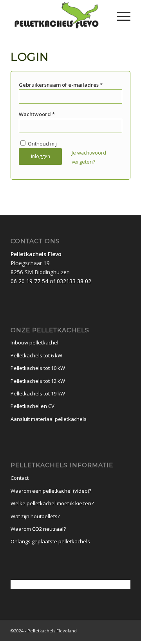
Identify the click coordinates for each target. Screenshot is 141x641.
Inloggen (40, 156)
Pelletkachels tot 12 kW (38, 380)
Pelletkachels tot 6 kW (36, 355)
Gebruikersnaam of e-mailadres (61, 84)
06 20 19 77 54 (29, 281)
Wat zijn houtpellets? (35, 516)
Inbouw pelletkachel (34, 342)
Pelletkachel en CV (32, 406)
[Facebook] (124, 630)
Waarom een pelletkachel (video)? (51, 490)
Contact (20, 477)
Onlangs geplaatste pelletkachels (50, 541)
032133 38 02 (74, 281)
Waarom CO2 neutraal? (38, 528)
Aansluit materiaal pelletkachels (49, 418)
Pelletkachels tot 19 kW (38, 393)
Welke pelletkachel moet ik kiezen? (52, 503)
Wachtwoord (37, 114)
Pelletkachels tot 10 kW (38, 367)
